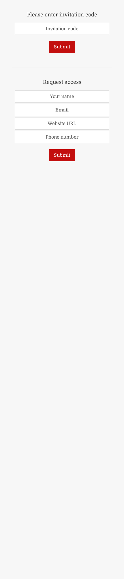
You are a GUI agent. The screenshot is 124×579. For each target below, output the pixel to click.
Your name (62, 96)
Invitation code (62, 28)
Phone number (62, 137)
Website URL (62, 123)
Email (62, 110)
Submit (62, 47)
